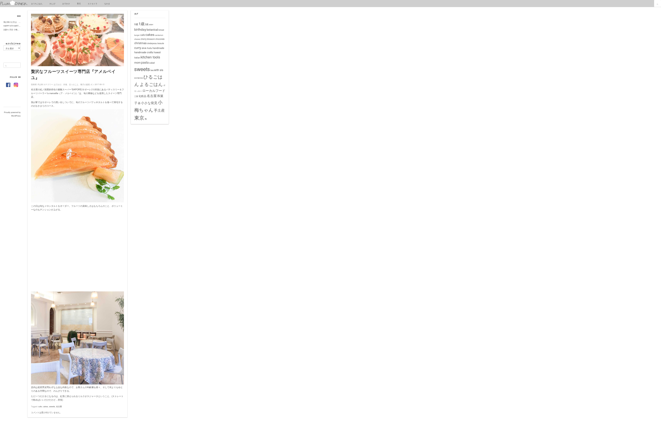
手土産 (159, 110)
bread (161, 29)
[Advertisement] (77, 253)
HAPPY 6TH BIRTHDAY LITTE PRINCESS (12, 25)
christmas (140, 43)
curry (137, 47)
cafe (40, 406)
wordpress (138, 78)
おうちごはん (37, 3)
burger (137, 35)
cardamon (159, 35)
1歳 (141, 23)
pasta (145, 62)
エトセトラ (92, 3)
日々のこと (73, 84)
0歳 (136, 24)
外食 (65, 84)
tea (152, 70)
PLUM (40, 84)
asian (151, 24)
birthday (140, 29)
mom (137, 62)
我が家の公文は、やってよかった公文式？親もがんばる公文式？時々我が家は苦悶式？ (12, 22)
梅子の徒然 (85, 84)
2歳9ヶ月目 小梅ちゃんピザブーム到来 (12, 29)
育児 (79, 3)
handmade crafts (143, 52)
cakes (45, 406)
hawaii (157, 52)
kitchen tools (150, 56)
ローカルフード (153, 90)
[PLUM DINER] (14, 4)
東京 (139, 117)
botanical (152, 29)
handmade (158, 48)
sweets (52, 406)
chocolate (160, 38)
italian (137, 57)
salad (152, 62)
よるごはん (151, 84)
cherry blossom (148, 38)
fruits (149, 48)
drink (144, 48)
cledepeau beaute (155, 43)
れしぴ (52, 3)
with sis (158, 70)
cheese (137, 39)
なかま (107, 3)
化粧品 (142, 96)
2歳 (146, 24)
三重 (136, 96)
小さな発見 (149, 102)
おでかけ (66, 3)
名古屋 (59, 406)
